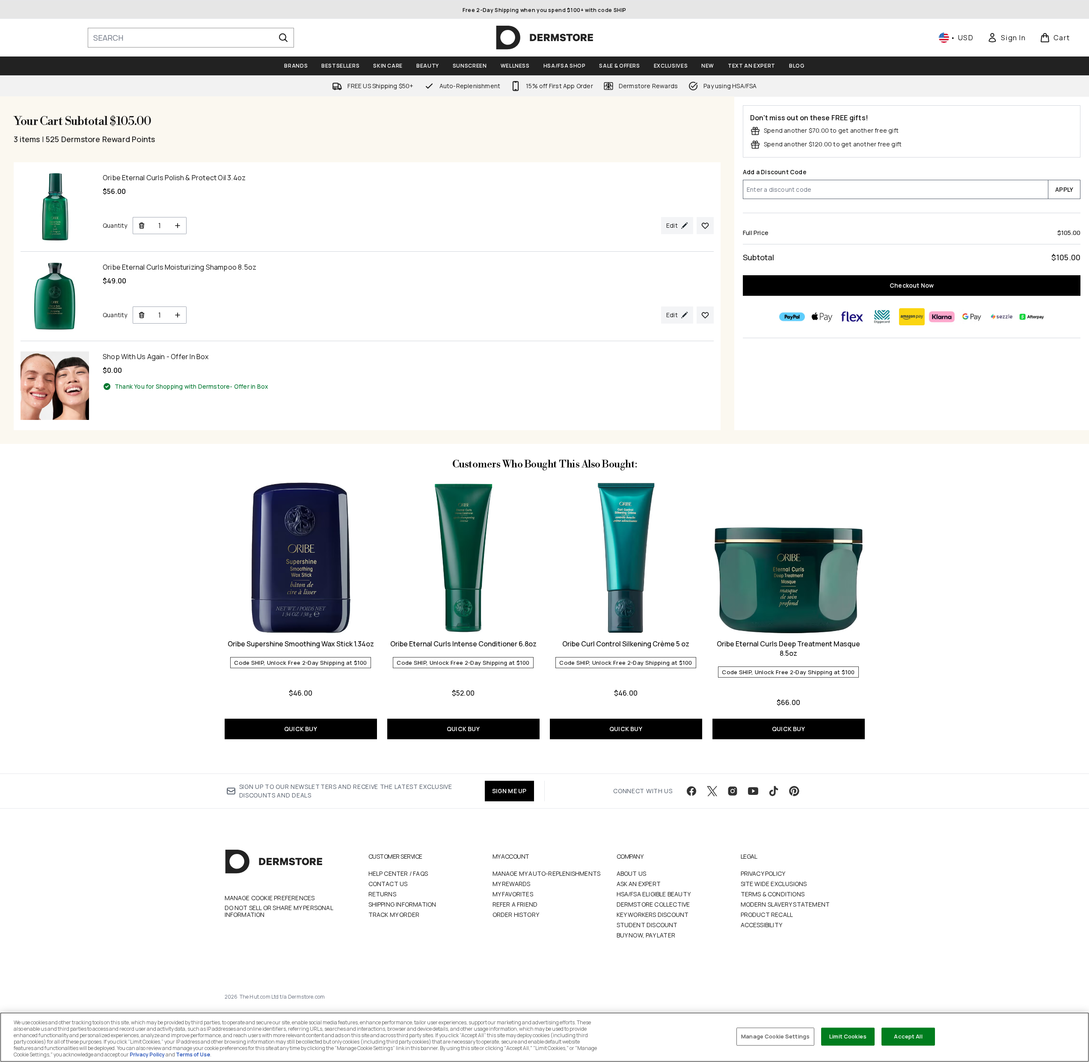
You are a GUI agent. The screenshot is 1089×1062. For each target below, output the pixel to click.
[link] (1006, 37)
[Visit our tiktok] (773, 791)
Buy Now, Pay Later (646, 935)
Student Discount (647, 925)
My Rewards (512, 884)
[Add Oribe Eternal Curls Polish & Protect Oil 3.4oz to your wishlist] (705, 225)
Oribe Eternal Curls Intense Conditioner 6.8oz (463, 644)
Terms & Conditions (773, 894)
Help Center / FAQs (398, 873)
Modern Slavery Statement (785, 904)
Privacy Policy (763, 873)
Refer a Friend (515, 904)
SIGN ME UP (509, 791)
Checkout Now (912, 285)
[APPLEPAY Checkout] (821, 317)
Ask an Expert (639, 884)
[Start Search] (283, 37)
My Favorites (513, 894)
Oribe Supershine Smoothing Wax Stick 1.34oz (301, 644)
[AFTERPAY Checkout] (1031, 317)
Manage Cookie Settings (775, 1036)
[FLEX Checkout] (851, 316)
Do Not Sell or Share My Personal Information (279, 911)
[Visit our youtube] (753, 791)
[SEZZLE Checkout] (1001, 317)
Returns (382, 894)
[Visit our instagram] (732, 791)
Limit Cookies (847, 1036)
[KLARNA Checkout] (941, 317)
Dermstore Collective (653, 904)
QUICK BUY (300, 729)
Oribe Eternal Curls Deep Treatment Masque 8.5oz (788, 648)
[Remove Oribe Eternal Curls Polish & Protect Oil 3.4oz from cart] (141, 225)
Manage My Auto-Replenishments (547, 873)
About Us (632, 873)
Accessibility (762, 925)
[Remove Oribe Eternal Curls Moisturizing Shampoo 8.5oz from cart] (141, 315)
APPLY (1064, 189)
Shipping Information (402, 904)
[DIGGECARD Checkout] (881, 317)
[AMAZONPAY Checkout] (911, 317)
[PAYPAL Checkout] (791, 317)
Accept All (908, 1036)
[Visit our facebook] (691, 791)
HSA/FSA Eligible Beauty (654, 894)
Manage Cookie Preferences (270, 898)
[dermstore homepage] (545, 38)
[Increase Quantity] (178, 225)
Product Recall (767, 914)
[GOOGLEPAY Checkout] (971, 317)
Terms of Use (193, 1054)
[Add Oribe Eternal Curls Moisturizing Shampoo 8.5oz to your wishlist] (705, 315)
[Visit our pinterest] (794, 791)
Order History (516, 914)
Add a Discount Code (775, 172)
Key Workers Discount (653, 914)
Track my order (394, 914)
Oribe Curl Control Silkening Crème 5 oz (625, 644)
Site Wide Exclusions (774, 884)
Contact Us (388, 884)
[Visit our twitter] (712, 791)
